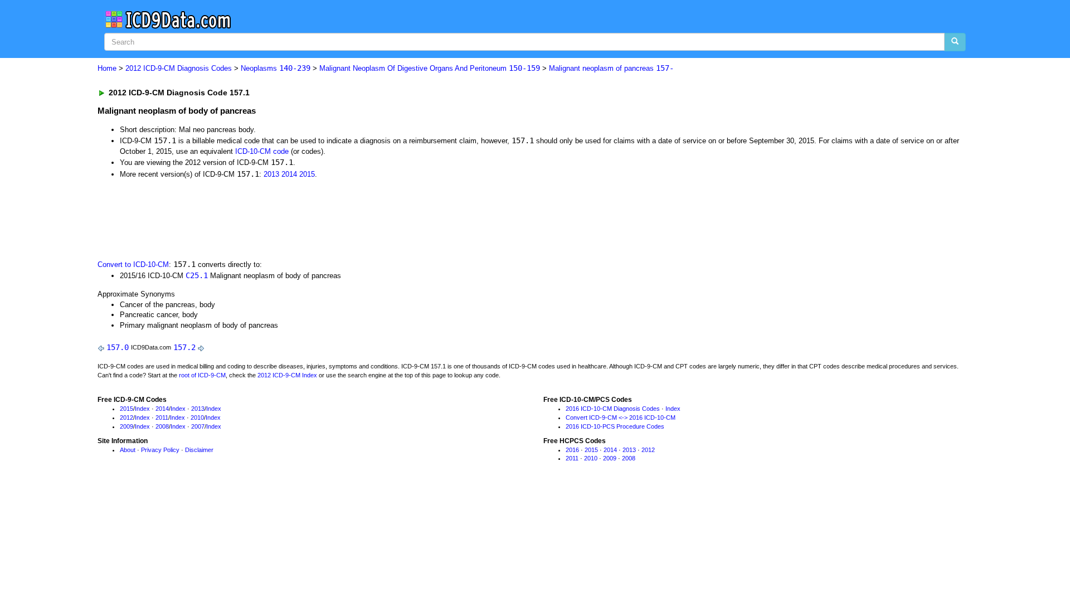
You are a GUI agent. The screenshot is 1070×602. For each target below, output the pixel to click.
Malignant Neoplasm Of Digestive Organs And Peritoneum (429, 68)
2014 (289, 174)
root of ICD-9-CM (202, 375)
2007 (198, 426)
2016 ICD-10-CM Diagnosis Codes (613, 408)
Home (107, 68)
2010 (197, 417)
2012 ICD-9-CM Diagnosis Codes (178, 68)
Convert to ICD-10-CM (133, 264)
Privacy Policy (160, 449)
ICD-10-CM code (262, 151)
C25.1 (197, 275)
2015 (307, 174)
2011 (161, 417)
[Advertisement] (296, 218)
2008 (162, 426)
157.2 (184, 347)
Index (142, 408)
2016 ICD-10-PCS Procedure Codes (615, 426)
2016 (572, 449)
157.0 (117, 347)
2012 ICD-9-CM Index (287, 375)
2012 (126, 417)
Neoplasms (275, 68)
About (127, 449)
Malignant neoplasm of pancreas (611, 68)
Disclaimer (199, 449)
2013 (271, 174)
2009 (126, 426)
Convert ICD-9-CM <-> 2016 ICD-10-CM (620, 417)
